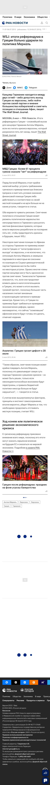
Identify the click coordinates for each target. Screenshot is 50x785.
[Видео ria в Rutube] (42, 682)
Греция (6, 506)
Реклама (20, 700)
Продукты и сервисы (35, 700)
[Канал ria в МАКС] (6, 682)
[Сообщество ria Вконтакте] (24, 682)
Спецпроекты (8, 700)
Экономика (28, 696)
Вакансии (6, 711)
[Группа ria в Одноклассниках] (33, 682)
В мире (38, 696)
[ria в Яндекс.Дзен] (15, 682)
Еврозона (35, 502)
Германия (17, 506)
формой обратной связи (25, 754)
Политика (6, 696)
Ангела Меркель (10, 502)
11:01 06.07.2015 (9, 29)
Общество (17, 696)
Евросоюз (24, 502)
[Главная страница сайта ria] (14, 22)
